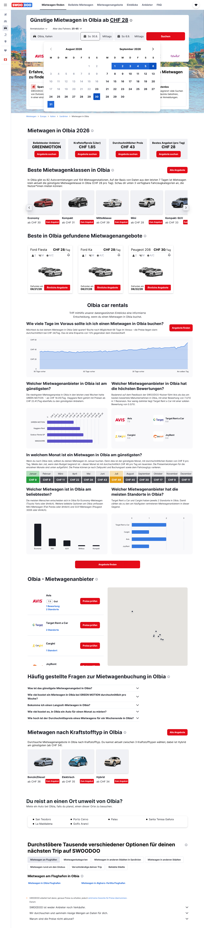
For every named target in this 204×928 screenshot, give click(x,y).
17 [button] (50, 89)
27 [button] (73, 96)
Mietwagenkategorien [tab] (76, 859)
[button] (5, 4)
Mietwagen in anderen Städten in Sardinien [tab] (117, 859)
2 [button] (97, 66)
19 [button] (66, 89)
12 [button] (66, 81)
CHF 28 (119, 20)
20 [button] (74, 89)
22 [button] (89, 89)
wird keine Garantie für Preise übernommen (107, 898)
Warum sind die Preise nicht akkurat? (51, 918)
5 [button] (66, 73)
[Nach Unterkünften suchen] (5, 21)
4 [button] (58, 73)
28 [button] (81, 96)
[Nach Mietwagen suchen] (5, 28)
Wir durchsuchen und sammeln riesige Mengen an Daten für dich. (68, 913)
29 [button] (89, 96)
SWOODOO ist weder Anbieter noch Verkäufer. (57, 907)
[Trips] (5, 50)
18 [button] (58, 89)
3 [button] (51, 73)
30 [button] (96, 96)
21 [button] (81, 89)
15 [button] (89, 81)
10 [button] (50, 81)
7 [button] (81, 73)
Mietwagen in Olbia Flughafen (44, 883)
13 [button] (73, 81)
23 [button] (96, 89)
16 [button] (96, 81)
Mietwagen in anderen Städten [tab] (164, 859)
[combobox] (39, 28)
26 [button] (66, 96)
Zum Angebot (52, 222)
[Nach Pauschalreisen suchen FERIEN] (5, 35)
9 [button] (97, 73)
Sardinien (63, 116)
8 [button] (89, 73)
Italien (53, 116)
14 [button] (81, 81)
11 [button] (58, 81)
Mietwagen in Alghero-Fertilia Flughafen (103, 883)
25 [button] (58, 96)
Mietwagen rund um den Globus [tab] (47, 867)
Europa (43, 116)
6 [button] (74, 73)
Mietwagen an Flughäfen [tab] (43, 859)
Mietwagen (31, 116)
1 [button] (89, 66)
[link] (46, 154)
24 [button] (51, 96)
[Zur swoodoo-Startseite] (21, 5)
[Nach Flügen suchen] (5, 14)
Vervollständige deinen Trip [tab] (87, 867)
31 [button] (50, 104)
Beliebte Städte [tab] (117, 867)
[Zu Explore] (5, 41)
